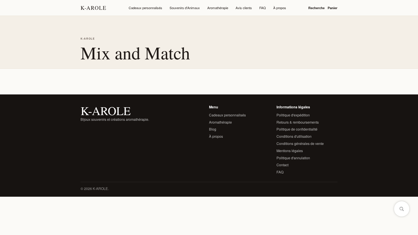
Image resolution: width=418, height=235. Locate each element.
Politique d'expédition (293, 115)
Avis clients (244, 7)
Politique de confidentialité (296, 129)
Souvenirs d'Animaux (185, 7)
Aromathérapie (217, 7)
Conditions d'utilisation (294, 136)
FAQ (262, 7)
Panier (332, 7)
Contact (282, 164)
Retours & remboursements (297, 122)
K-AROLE (93, 7)
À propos (279, 7)
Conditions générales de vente (300, 143)
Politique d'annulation (293, 157)
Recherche (316, 7)
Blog (212, 129)
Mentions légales (289, 150)
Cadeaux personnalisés (145, 7)
